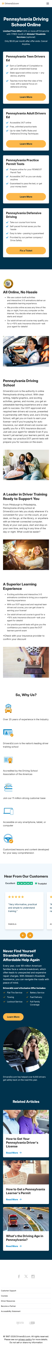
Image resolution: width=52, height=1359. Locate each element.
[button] (22, 934)
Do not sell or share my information (26, 1342)
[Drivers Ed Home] (10, 3)
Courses (4, 1296)
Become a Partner (8, 1306)
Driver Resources (8, 1301)
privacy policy (25, 1339)
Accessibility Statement (10, 1311)
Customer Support (8, 1291)
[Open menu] (47, 3)
